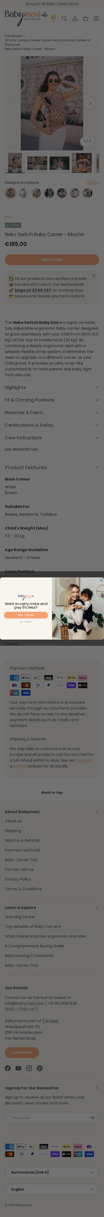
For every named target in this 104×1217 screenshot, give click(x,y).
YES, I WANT (26, 615)
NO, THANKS (26, 622)
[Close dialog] (101, 580)
